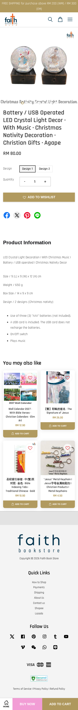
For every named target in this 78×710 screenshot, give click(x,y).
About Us (39, 597)
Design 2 (44, 169)
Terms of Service (22, 689)
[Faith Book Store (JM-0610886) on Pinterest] (34, 638)
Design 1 (27, 169)
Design (7, 169)
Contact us (39, 603)
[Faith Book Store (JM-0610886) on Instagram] (44, 638)
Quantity (8, 179)
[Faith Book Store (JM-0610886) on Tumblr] (55, 638)
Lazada (39, 613)
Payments (39, 587)
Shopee (39, 608)
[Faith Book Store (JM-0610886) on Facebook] (23, 638)
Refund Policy (57, 689)
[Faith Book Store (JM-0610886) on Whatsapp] (44, 649)
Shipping (39, 592)
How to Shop (39, 582)
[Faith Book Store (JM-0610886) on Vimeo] (23, 649)
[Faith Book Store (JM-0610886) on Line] (55, 649)
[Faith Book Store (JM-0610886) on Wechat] (34, 649)
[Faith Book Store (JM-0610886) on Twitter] (12, 638)
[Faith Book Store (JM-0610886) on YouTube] (66, 638)
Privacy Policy (40, 689)
